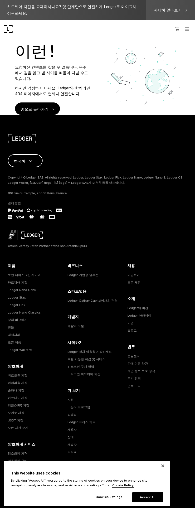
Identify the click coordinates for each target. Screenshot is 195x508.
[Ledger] (8, 29)
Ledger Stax (17, 297)
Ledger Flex (16, 305)
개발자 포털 (76, 326)
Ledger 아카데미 (139, 315)
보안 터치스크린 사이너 (24, 275)
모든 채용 (134, 282)
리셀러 (72, 414)
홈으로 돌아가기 (35, 109)
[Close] (162, 466)
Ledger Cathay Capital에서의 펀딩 (92, 300)
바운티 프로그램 (79, 407)
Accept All (148, 497)
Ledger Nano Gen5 (22, 290)
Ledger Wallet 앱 (20, 350)
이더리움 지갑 (17, 383)
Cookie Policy (123, 485)
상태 (71, 437)
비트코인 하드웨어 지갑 (84, 374)
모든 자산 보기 (18, 428)
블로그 (132, 330)
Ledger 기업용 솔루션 (83, 275)
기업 (130, 323)
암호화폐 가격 (17, 453)
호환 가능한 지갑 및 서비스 (86, 359)
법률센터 (133, 356)
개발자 (72, 444)
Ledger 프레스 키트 (81, 422)
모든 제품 (14, 342)
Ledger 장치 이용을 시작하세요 (90, 351)
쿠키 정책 (134, 378)
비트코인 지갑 (17, 375)
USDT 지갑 (15, 420)
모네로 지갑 (16, 413)
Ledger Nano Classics (24, 312)
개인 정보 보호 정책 (141, 371)
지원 (71, 400)
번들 (11, 327)
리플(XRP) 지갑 (18, 405)
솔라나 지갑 (16, 390)
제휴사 (72, 429)
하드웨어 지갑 (17, 282)
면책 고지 (134, 386)
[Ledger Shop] (177, 29)
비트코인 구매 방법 (81, 366)
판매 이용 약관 (137, 363)
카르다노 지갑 (17, 398)
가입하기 (133, 275)
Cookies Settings (109, 497)
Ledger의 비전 (137, 308)
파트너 (72, 452)
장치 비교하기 (17, 320)
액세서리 (14, 335)
